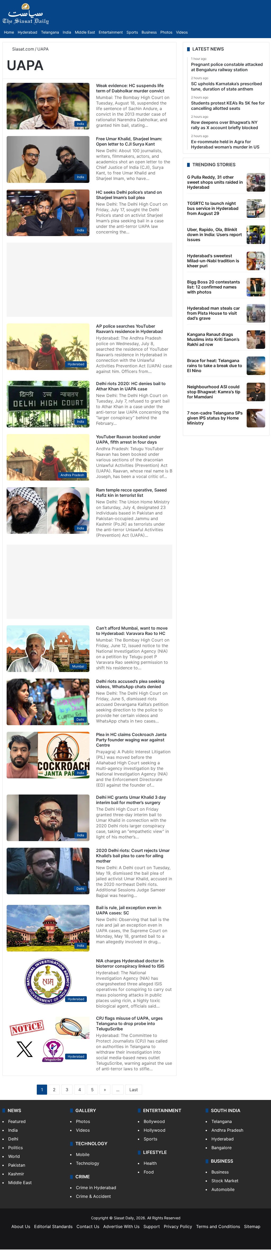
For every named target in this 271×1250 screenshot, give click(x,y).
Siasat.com (22, 49)
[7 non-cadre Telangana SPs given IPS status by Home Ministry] (256, 418)
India (67, 32)
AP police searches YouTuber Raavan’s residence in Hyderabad (129, 328)
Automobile (222, 1189)
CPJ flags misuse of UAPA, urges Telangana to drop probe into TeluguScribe (129, 1023)
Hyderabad (27, 32)
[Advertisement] (89, 280)
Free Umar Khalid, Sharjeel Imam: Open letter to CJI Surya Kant (129, 141)
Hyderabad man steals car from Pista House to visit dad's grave (213, 313)
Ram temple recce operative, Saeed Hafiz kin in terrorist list (131, 492)
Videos (182, 32)
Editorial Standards (53, 1226)
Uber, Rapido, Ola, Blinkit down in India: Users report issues (214, 234)
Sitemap (252, 1226)
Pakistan (16, 1165)
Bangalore (221, 1147)
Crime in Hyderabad (96, 1187)
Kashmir (16, 1173)
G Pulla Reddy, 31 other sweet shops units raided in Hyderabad (215, 182)
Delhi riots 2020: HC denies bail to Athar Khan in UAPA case (131, 386)
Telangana (50, 32)
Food (149, 1172)
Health (150, 1163)
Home (9, 32)
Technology (87, 1163)
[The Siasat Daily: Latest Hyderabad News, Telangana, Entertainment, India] (25, 13)
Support (151, 1226)
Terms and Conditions (218, 1226)
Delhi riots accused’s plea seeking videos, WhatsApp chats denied (130, 684)
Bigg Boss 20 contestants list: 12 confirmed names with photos (213, 287)
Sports (132, 32)
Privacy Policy (178, 1226)
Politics (15, 1147)
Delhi (13, 1138)
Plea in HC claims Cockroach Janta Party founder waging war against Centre (131, 740)
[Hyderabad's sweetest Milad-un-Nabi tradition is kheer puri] (256, 261)
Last (133, 1089)
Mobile (82, 1154)
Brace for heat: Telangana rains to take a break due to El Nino (214, 365)
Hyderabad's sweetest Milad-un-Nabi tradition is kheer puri (213, 260)
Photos (166, 32)
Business (149, 32)
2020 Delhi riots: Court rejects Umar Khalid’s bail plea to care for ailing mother (133, 856)
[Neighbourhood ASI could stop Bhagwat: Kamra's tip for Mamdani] (256, 392)
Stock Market (224, 1180)
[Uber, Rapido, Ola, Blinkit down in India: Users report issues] (256, 234)
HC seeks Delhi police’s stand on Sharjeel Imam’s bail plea (129, 194)
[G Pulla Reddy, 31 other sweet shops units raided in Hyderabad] (256, 182)
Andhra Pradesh (227, 1130)
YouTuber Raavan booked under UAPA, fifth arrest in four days (128, 439)
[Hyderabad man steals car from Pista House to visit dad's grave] (256, 313)
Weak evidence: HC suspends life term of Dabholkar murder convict (130, 88)
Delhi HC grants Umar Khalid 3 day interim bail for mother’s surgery (131, 800)
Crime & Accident (93, 1196)
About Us (20, 1226)
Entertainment (111, 32)
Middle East (85, 32)
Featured (17, 1121)
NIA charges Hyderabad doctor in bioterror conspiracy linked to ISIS (130, 963)
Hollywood (154, 1130)
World (14, 1156)
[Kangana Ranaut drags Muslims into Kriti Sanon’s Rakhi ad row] (256, 339)
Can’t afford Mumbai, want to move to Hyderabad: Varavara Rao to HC (132, 630)
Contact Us (87, 1226)
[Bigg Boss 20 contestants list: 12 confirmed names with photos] (256, 287)
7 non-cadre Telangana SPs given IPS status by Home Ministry (215, 418)
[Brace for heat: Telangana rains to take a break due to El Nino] (256, 366)
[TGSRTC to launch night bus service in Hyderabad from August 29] (256, 208)
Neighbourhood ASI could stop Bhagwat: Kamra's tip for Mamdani (213, 391)
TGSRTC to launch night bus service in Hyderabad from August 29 (212, 208)
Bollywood (154, 1121)
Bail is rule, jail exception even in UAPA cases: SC (128, 910)
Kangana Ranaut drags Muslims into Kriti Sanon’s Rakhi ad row (213, 339)
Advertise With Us (121, 1226)
